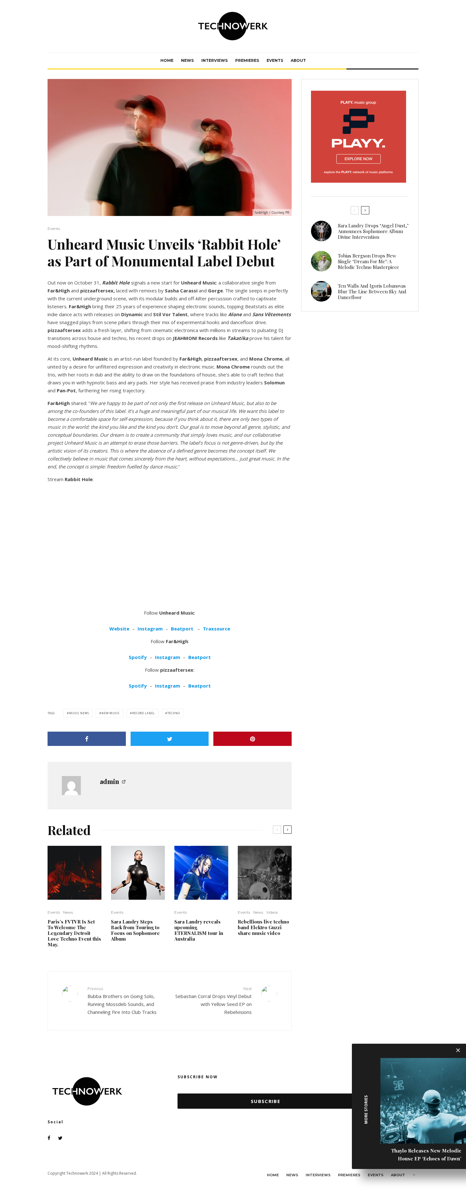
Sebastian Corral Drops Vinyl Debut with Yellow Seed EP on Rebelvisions (213, 1000)
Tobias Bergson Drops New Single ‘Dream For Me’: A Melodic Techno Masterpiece (368, 261)
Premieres (247, 60)
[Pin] (252, 739)
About (298, 60)
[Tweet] (170, 739)
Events (275, 60)
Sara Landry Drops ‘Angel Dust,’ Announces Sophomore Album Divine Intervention (373, 231)
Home (166, 60)
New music (110, 713)
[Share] (87, 739)
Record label (143, 713)
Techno (173, 713)
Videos (272, 912)
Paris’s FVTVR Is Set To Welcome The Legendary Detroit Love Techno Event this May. (74, 933)
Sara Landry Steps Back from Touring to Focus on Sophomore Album (135, 930)
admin (109, 781)
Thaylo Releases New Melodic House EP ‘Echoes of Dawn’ (426, 1154)
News (187, 60)
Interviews (214, 60)
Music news (79, 713)
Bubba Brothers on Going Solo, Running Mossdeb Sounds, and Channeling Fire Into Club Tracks (122, 1000)
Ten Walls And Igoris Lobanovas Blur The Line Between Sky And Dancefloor (372, 291)
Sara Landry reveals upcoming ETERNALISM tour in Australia (198, 930)
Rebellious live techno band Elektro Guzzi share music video (263, 927)
